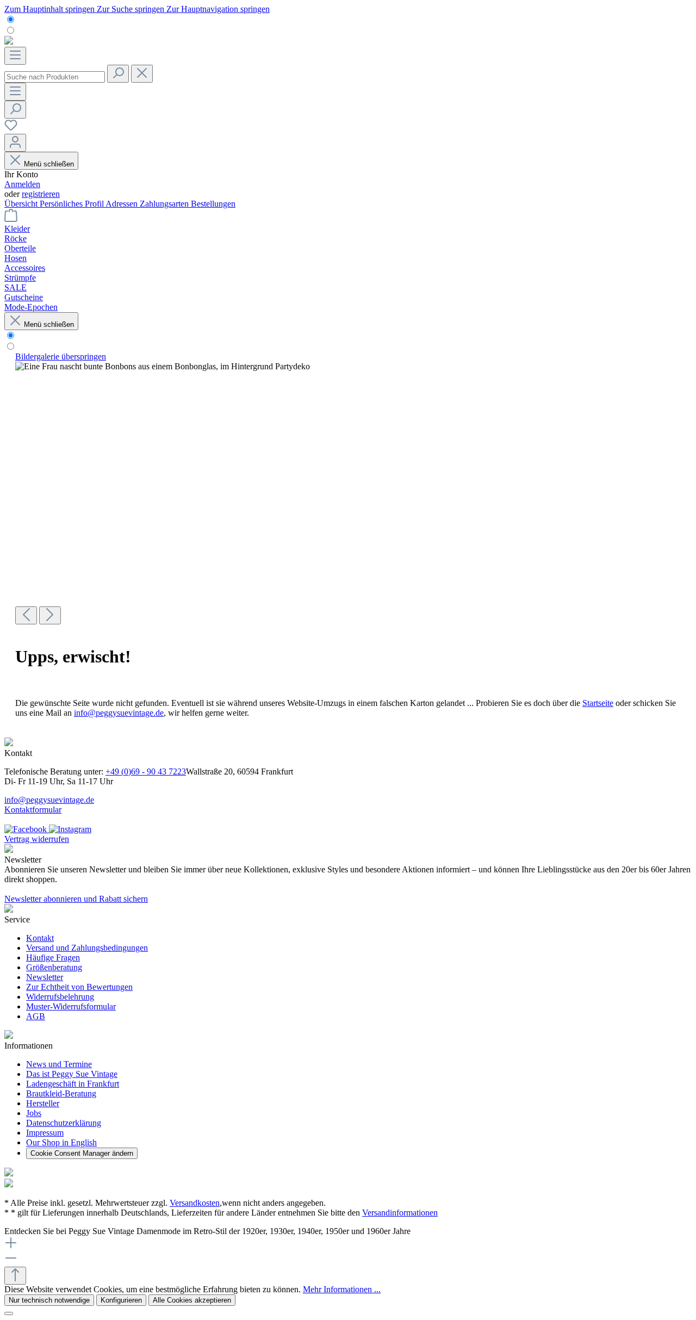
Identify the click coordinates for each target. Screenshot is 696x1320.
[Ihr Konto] (15, 143)
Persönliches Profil (72, 203)
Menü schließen (49, 164)
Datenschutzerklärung (63, 1122)
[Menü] (15, 56)
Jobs (33, 1113)
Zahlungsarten (165, 203)
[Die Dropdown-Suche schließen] (142, 74)
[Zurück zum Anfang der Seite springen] (15, 1276)
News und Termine (59, 1064)
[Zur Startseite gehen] (8, 41)
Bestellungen (213, 203)
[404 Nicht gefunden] (162, 366)
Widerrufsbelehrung (60, 996)
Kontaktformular (32, 809)
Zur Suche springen (131, 9)
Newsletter (44, 977)
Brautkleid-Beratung (61, 1093)
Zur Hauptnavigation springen (218, 9)
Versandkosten (195, 1202)
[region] (348, 488)
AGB (35, 1016)
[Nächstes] (50, 615)
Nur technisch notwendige (49, 1300)
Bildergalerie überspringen (60, 356)
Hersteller (42, 1103)
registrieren (41, 194)
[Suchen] (118, 74)
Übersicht (22, 203)
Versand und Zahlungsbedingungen (87, 947)
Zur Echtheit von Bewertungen (79, 986)
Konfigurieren (121, 1300)
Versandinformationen (400, 1212)
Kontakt (40, 938)
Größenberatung (54, 967)
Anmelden (22, 184)
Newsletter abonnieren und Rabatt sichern (76, 898)
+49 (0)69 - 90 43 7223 (145, 771)
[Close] (8, 1313)
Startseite (597, 703)
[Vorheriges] (26, 615)
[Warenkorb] (10, 219)
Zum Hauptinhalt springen (50, 9)
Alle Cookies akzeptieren (192, 1300)
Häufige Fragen (53, 957)
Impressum (45, 1132)
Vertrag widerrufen (36, 839)
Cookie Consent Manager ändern (81, 1153)
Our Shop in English (61, 1142)
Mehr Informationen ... (342, 1289)
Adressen (122, 203)
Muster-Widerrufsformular (71, 1006)
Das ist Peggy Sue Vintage (71, 1074)
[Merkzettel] (10, 128)
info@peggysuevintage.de (119, 712)
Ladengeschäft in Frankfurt (72, 1083)
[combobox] (54, 77)
